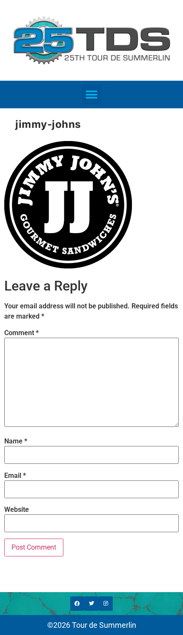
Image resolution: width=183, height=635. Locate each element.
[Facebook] (77, 603)
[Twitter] (91, 603)
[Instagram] (106, 603)
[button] (91, 94)
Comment (21, 333)
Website (16, 509)
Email (15, 475)
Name (15, 441)
